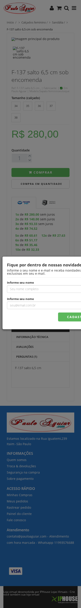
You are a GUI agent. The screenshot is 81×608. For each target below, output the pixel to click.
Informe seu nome (20, 282)
